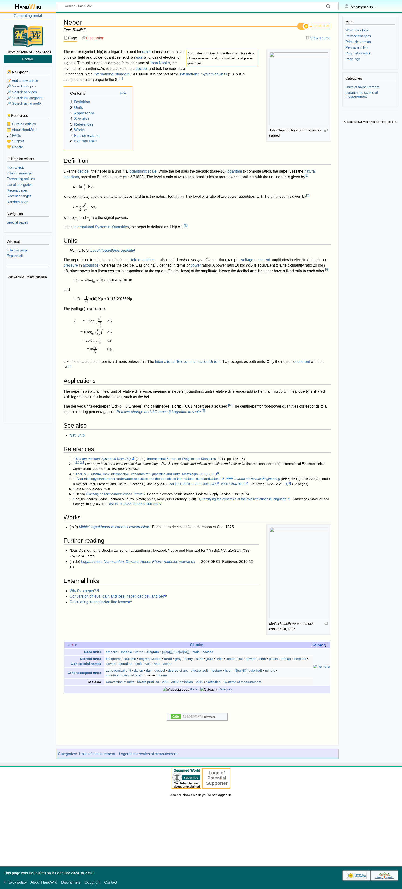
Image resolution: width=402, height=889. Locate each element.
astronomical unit (118, 670)
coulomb (130, 659)
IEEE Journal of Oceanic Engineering (253, 479)
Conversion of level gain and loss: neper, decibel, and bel (117, 596)
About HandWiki (43, 882)
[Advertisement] (28, 351)
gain (139, 57)
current (264, 260)
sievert (111, 663)
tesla (138, 663)
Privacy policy (15, 882)
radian (286, 659)
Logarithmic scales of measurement (148, 754)
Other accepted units (84, 673)
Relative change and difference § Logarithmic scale (158, 412)
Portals (28, 59)
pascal (273, 659)
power (196, 265)
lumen (230, 659)
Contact (110, 882)
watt (157, 663)
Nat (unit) (77, 435)
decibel (142, 68)
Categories (67, 754)
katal (219, 659)
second (208, 652)
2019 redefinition (208, 682)
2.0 (77, 462)
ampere (111, 652)
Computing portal (28, 16)
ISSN (224, 484)
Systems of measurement (242, 682)
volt (148, 663)
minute (270, 670)
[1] (286, 484)
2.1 (82, 462)
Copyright (92, 882)
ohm (262, 659)
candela (126, 652)
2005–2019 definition (177, 682)
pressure (71, 265)
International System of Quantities (101, 227)
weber (167, 663)
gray (178, 659)
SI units (196, 645)
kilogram (152, 652)
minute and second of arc (124, 675)
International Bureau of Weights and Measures (181, 459)
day (148, 670)
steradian (125, 663)
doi (171, 484)
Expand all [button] (15, 256)
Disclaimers (71, 882)
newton (251, 659)
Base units (92, 652)
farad (168, 659)
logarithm (234, 171)
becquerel (113, 659)
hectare (216, 670)
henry (188, 659)
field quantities (142, 260)
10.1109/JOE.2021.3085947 (195, 484)
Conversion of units (120, 682)
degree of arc (178, 670)
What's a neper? (83, 591)
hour (228, 670)
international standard (112, 74)
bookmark (321, 26)
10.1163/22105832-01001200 (136, 504)
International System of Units (203, 74)
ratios (146, 52)
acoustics (90, 265)
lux (240, 659)
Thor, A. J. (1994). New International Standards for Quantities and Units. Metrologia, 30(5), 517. (145, 474)
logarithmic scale (143, 171)
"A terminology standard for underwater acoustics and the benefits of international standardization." (148, 479)
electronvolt (199, 670)
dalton (138, 670)
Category (225, 689)
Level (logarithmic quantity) (112, 250)
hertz (199, 659)
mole (196, 652)
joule (209, 659)
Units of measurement (97, 754)
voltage (247, 260)
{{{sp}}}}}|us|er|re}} (175, 652)
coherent (302, 362)
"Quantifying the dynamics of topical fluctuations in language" (243, 499)
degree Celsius (150, 659)
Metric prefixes (148, 682)
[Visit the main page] (28, 35)
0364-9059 (237, 484)
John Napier (160, 63)
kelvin (139, 652)
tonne (162, 675)
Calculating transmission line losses (99, 602)
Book (193, 689)
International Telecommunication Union (187, 362)
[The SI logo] (321, 666)
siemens (300, 659)
